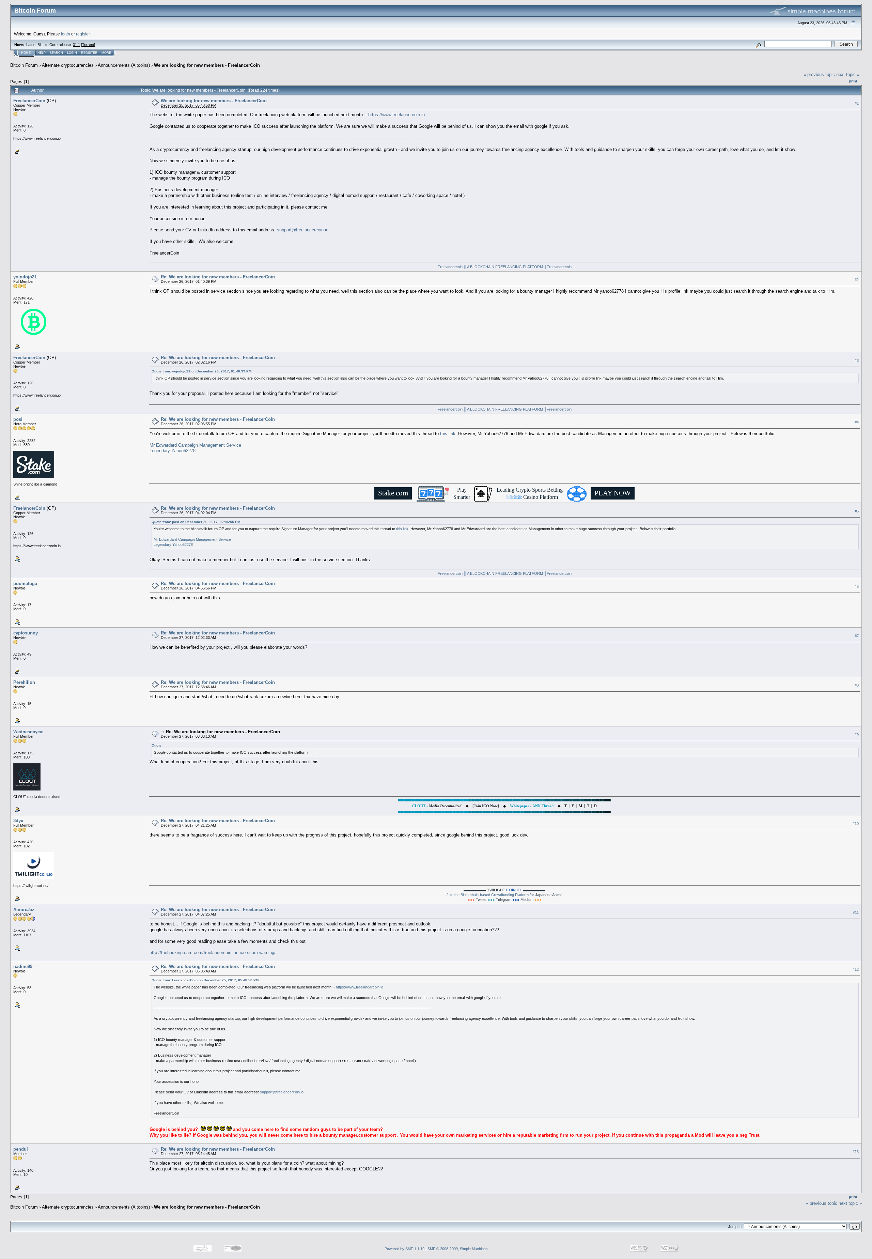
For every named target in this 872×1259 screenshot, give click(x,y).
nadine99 (22, 966)
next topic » (847, 74)
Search (56, 53)
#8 (857, 685)
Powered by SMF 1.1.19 (404, 1249)
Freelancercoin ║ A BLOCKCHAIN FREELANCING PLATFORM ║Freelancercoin (505, 267)
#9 (857, 735)
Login (72, 53)
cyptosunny (25, 632)
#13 (856, 1152)
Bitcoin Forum (24, 65)
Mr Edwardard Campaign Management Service (195, 445)
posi (17, 419)
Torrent (88, 45)
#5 (857, 511)
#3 (857, 360)
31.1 (76, 45)
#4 (857, 422)
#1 (857, 103)
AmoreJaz (23, 909)
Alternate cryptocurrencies (68, 65)
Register (89, 53)
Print (853, 81)
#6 (857, 586)
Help (41, 53)
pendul (20, 1149)
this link (447, 433)
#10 (856, 824)
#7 (857, 636)
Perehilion (24, 682)
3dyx (18, 820)
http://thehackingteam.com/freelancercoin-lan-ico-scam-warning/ (213, 952)
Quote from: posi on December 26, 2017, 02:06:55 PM (196, 522)
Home (26, 53)
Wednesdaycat (28, 731)
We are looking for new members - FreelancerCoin (207, 65)
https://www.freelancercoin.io (396, 114)
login (65, 34)
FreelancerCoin (29, 100)
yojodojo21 (25, 276)
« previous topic (819, 74)
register (83, 34)
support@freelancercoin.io (302, 229)
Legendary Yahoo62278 (173, 450)
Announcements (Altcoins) (124, 65)
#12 (856, 969)
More (106, 53)
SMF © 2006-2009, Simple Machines (457, 1249)
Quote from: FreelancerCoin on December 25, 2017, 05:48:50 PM (205, 980)
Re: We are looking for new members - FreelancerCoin (218, 276)
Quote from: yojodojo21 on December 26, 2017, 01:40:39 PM (201, 371)
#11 (856, 912)
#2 (857, 280)
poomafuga (25, 583)
